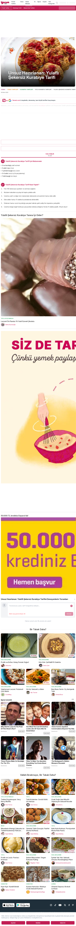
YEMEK (3, 89)
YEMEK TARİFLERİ (12, 89)
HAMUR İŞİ (4, 905)
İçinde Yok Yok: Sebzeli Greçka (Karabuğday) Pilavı (62, 880)
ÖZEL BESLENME (6, 681)
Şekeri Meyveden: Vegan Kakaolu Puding (36, 880)
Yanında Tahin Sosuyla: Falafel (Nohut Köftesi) (37, 851)
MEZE (2, 847)
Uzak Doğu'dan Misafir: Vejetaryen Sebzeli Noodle (61, 822)
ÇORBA (53, 905)
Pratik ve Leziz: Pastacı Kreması (10, 880)
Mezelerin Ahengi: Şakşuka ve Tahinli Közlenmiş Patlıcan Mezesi (12, 851)
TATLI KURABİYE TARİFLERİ (43, 89)
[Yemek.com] (5, 2)
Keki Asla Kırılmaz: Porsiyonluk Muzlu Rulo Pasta (63, 851)
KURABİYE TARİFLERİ (26, 89)
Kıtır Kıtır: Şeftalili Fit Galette (50, 683)
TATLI (28, 818)
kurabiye (42, 106)
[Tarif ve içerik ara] (57, 3)
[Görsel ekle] (71, 627)
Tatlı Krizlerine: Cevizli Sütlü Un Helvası (37, 822)
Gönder (69, 635)
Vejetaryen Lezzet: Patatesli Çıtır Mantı (12, 712)
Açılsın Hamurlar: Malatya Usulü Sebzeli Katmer (36, 909)
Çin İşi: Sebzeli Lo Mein (35, 711)
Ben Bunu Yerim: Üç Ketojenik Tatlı (62, 712)
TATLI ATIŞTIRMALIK (7, 325)
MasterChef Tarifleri (29, 8)
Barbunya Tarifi (17, 8)
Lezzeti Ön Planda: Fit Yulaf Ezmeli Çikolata (17, 328)
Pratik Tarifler (5, 8)
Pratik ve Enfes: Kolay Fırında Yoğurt (15, 683)
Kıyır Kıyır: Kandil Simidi (10, 908)
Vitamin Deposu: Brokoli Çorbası (60, 909)
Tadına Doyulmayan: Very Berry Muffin (11, 822)
